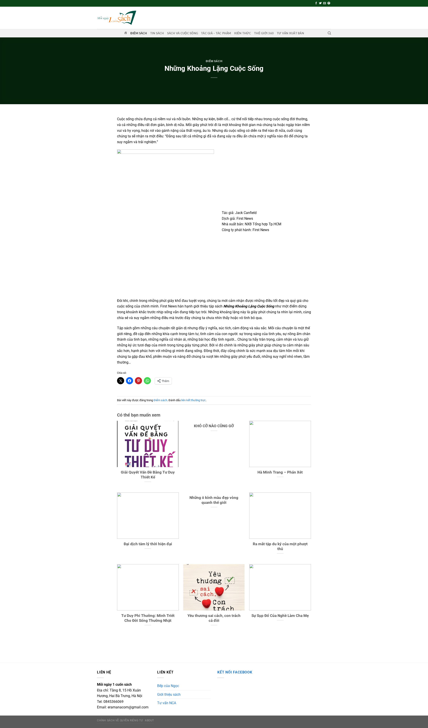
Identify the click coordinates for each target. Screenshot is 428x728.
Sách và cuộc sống (182, 33)
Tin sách (157, 33)
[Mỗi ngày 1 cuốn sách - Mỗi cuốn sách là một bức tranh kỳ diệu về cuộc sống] (116, 18)
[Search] (329, 33)
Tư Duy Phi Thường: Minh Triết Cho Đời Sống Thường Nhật (148, 618)
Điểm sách (138, 33)
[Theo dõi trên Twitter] (320, 3)
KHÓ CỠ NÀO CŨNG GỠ (214, 426)
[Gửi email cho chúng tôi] (324, 3)
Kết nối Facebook (234, 672)
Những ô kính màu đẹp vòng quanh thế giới (213, 500)
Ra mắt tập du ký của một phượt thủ (280, 546)
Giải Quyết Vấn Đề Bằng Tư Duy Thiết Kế (148, 474)
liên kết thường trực (193, 400)
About (149, 720)
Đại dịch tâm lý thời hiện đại (148, 544)
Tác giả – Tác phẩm (216, 33)
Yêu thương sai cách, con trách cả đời (214, 618)
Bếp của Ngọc (168, 686)
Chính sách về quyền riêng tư (120, 720)
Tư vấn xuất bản (290, 33)
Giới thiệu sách (169, 694)
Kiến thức (242, 33)
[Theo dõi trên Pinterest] (328, 3)
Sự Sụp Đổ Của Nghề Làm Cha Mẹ (280, 616)
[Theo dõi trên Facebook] (316, 3)
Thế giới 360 (264, 33)
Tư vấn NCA (166, 703)
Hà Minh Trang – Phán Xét (280, 472)
